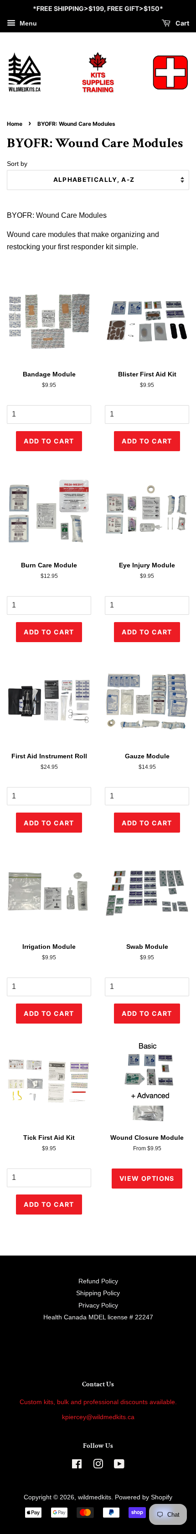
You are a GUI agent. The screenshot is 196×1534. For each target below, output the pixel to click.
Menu (27, 23)
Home (14, 123)
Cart (181, 23)
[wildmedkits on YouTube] (119, 1465)
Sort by (17, 163)
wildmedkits (94, 1497)
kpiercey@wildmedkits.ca (98, 1417)
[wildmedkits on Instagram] (98, 1465)
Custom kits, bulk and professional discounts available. (98, 1402)
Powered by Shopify (143, 1497)
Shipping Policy (98, 1293)
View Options (147, 1178)
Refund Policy (98, 1281)
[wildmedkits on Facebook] (77, 1465)
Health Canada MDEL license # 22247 (98, 1317)
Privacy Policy (98, 1305)
